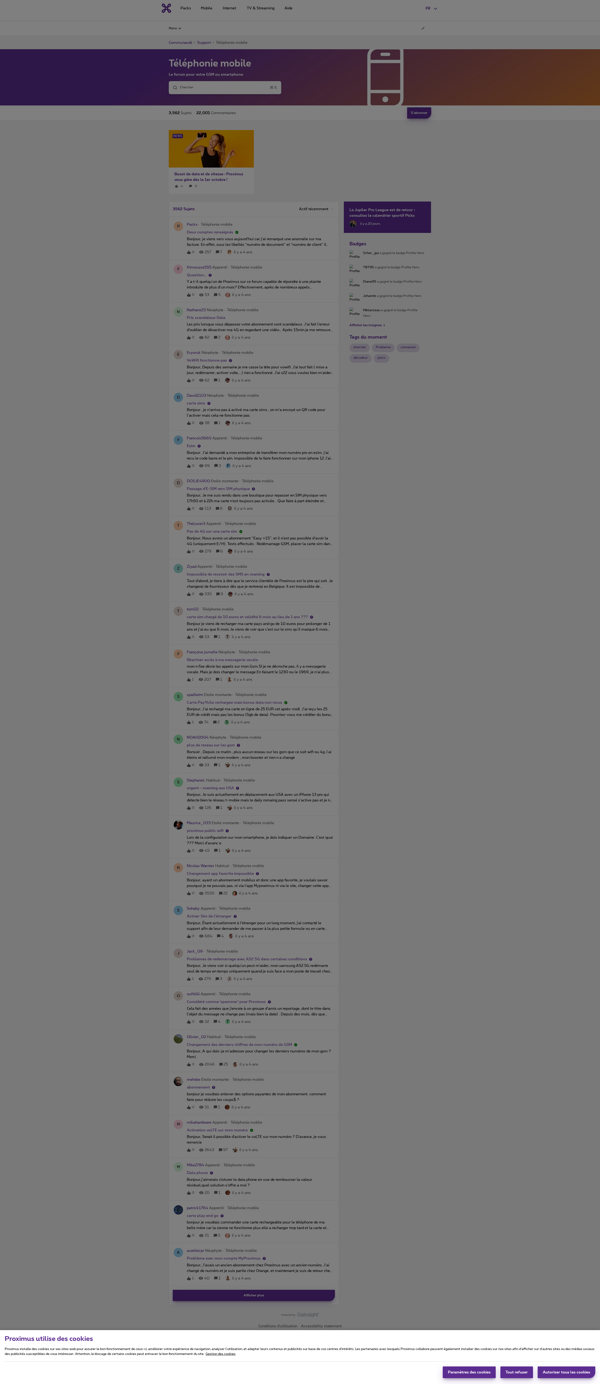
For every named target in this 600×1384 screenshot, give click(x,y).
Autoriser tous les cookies (566, 1372)
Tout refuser (517, 1372)
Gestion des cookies (221, 1354)
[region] (300, 1357)
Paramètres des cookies (469, 1372)
